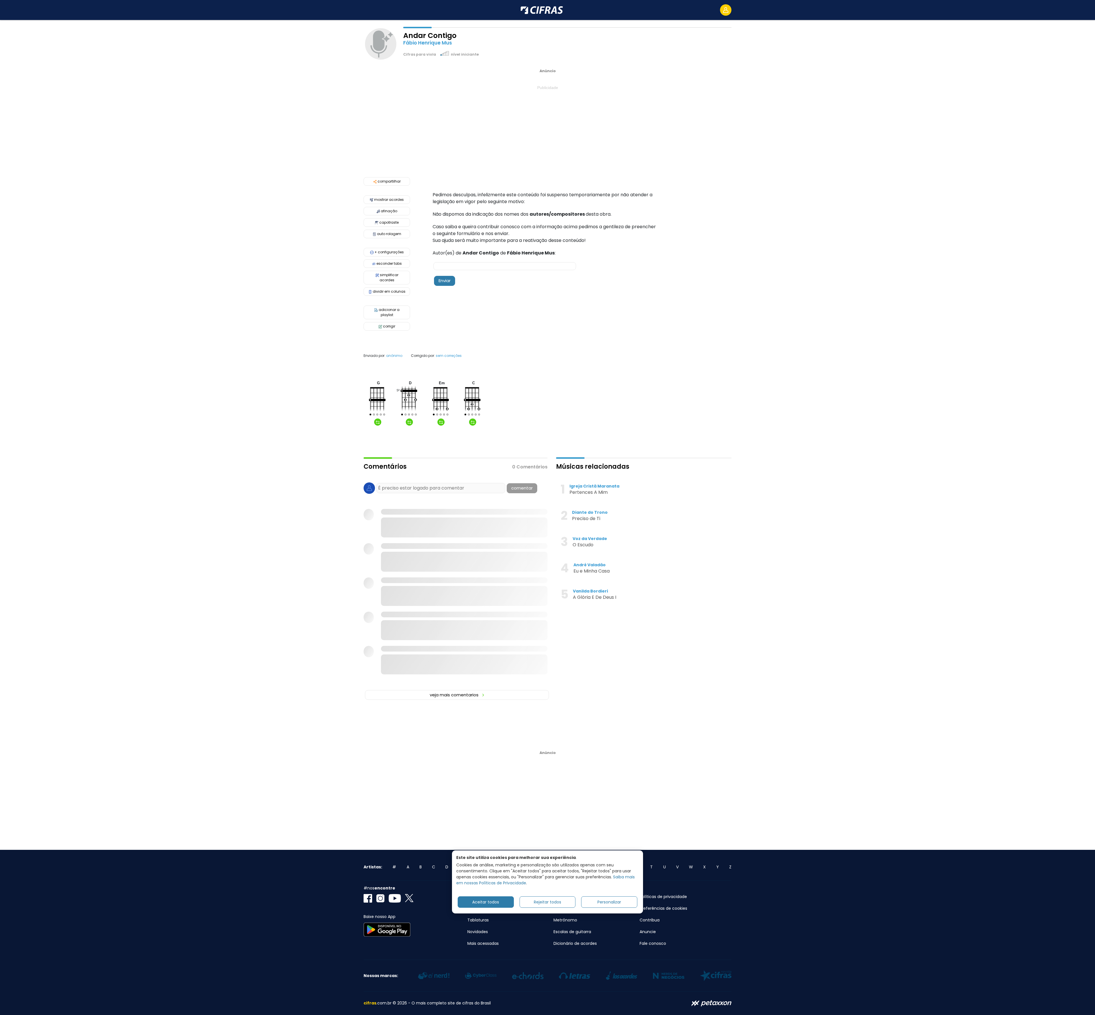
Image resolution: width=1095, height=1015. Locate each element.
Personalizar (609, 902)
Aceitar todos (485, 902)
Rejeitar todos (547, 902)
